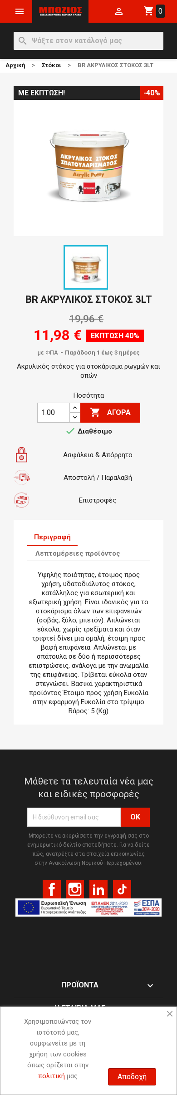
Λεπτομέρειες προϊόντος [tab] (77, 553)
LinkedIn (98, 889)
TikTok (122, 889)
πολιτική (51, 1076)
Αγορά (110, 412)
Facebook (52, 889)
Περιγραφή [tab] (52, 537)
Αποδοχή (132, 1076)
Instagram (75, 889)
